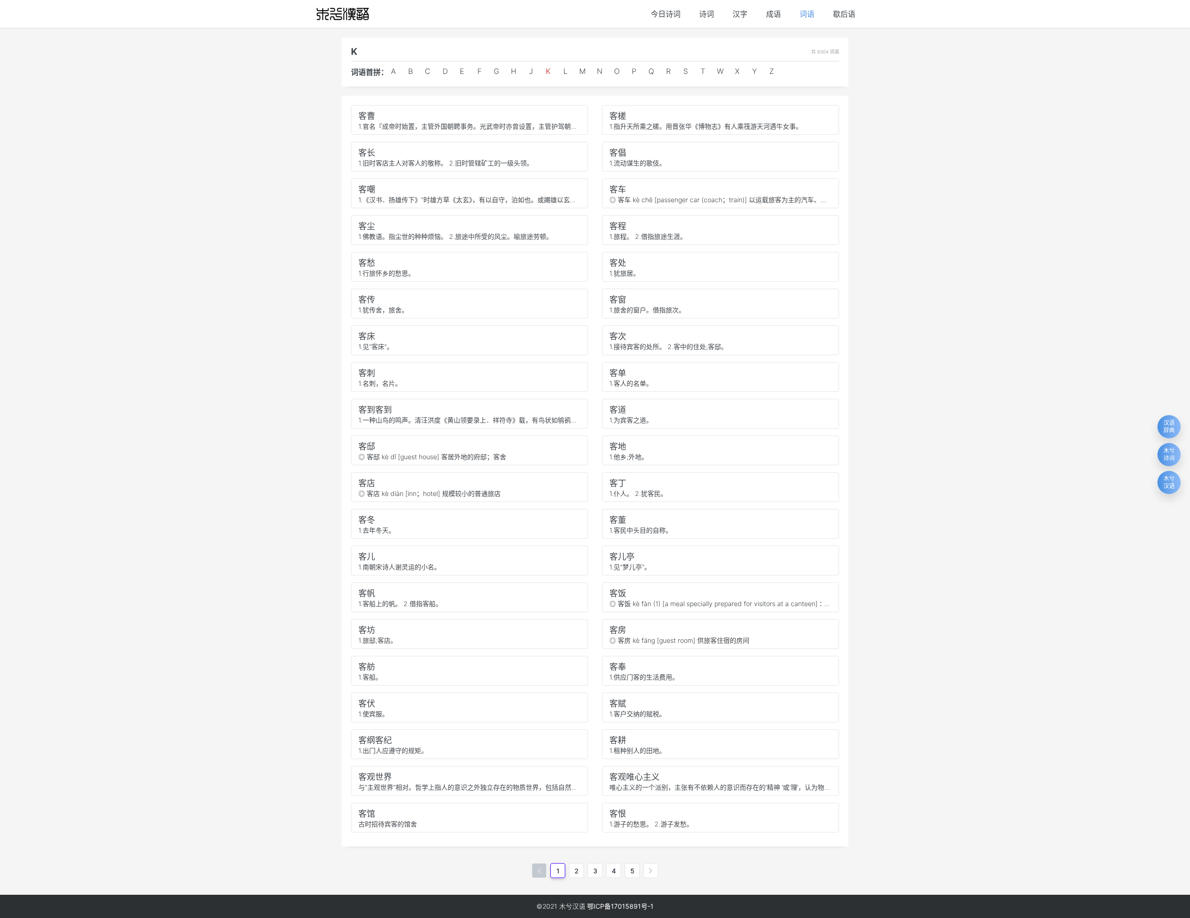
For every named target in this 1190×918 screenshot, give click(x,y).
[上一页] (539, 870)
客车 (617, 189)
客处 (617, 263)
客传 (366, 299)
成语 (773, 14)
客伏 (366, 703)
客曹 (366, 116)
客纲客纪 (375, 740)
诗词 (706, 14)
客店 (366, 483)
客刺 (366, 373)
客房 (617, 630)
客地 (617, 446)
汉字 (740, 14)
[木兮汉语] (343, 14)
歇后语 (844, 14)
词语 (807, 14)
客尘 (366, 226)
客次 (617, 336)
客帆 (366, 593)
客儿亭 (622, 556)
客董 (617, 520)
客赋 (617, 703)
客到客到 (375, 410)
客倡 (617, 153)
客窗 (617, 299)
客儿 (366, 556)
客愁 (366, 263)
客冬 (366, 520)
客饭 (617, 593)
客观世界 (375, 777)
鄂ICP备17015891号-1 (620, 906)
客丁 (617, 483)
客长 (366, 153)
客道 (617, 410)
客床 (366, 336)
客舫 (366, 667)
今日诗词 (666, 14)
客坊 (366, 630)
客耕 (617, 740)
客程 (617, 226)
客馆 (366, 814)
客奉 (617, 667)
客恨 (617, 814)
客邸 (366, 446)
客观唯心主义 (634, 777)
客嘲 (366, 189)
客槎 (617, 116)
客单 (617, 373)
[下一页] (650, 870)
